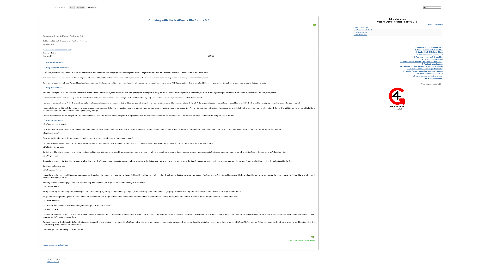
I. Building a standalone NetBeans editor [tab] (428, 76)
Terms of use (62, 258)
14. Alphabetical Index (434, 78)
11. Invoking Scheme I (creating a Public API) (425, 69)
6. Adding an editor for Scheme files (428, 57)
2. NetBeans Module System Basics (429, 47)
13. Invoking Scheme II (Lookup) (430, 73)
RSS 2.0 (50, 262)
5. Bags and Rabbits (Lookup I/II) (430, 55)
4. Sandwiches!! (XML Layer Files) (429, 52)
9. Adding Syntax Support (432, 64)
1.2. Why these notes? (361, 32)
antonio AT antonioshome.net (57, 50)
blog (72, 8)
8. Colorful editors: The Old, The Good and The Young (421, 62)
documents (91, 8)
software (80, 8)
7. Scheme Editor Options (432, 59)
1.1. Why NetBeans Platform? (363, 30)
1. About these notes (434, 24)
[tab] (397, 24)
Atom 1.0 (56, 262)
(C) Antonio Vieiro (52, 258)
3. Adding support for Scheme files (429, 50)
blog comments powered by (56, 245)
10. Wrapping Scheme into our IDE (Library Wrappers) (421, 66)
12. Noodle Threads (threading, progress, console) (423, 71)
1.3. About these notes (360, 35)
